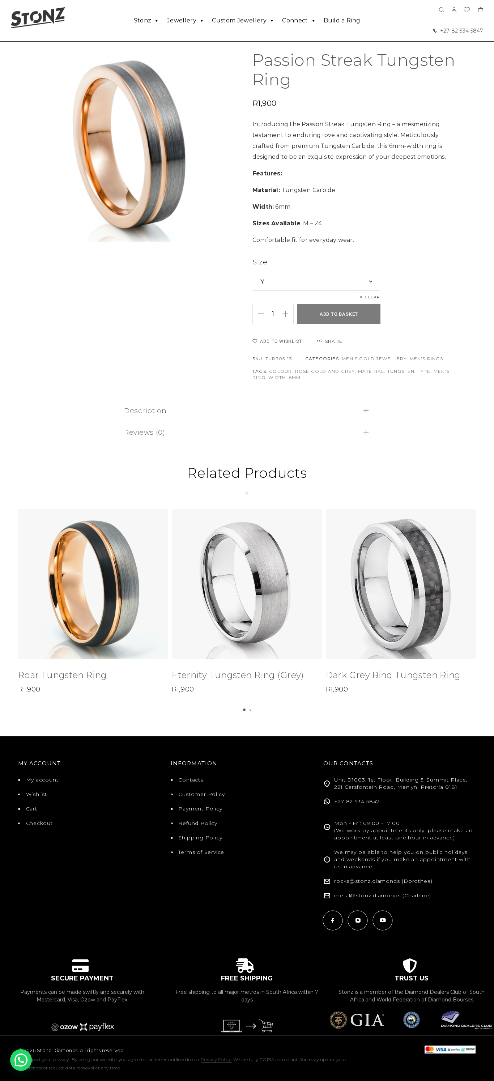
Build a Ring (342, 20)
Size (260, 262)
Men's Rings (426, 358)
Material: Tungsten (386, 371)
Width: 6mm (284, 377)
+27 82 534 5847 (461, 30)
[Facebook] (332, 920)
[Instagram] (357, 920)
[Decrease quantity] (258, 314)
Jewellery (181, 20)
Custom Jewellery (239, 20)
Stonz (143, 20)
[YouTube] (382, 920)
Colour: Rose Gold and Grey (312, 371)
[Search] (441, 10)
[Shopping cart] (480, 10)
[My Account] (454, 10)
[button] (244, 709)
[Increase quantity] (287, 314)
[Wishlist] (467, 10)
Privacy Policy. (216, 1059)
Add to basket (339, 314)
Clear (372, 297)
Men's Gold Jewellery (374, 358)
